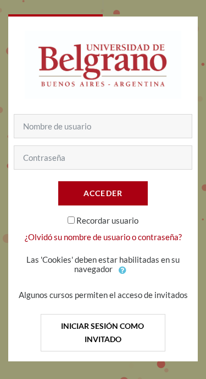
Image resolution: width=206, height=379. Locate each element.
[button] (123, 270)
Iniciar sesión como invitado (103, 332)
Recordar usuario (107, 220)
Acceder (103, 193)
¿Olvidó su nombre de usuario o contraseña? (103, 237)
